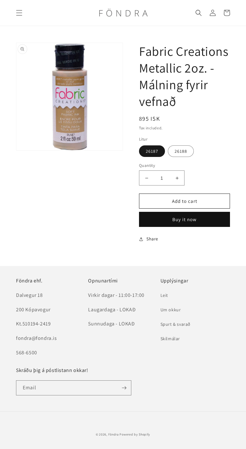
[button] (19, 13)
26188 (181, 151)
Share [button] (152, 239)
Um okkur (170, 310)
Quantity (147, 165)
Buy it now (184, 219)
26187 (152, 151)
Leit (164, 295)
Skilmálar (170, 338)
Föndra (113, 434)
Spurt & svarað (175, 324)
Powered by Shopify (134, 434)
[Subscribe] (124, 387)
